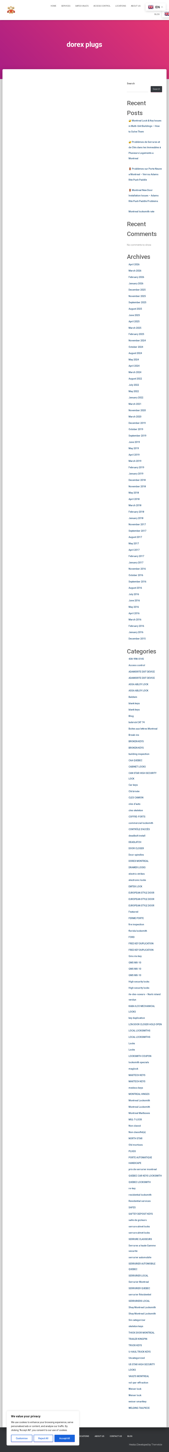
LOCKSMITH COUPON (140, 1056)
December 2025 (137, 289)
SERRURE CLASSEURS (140, 1239)
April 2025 (134, 321)
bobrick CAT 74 (137, 722)
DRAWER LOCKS (137, 867)
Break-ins (134, 735)
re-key (132, 1188)
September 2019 (137, 435)
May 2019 (134, 448)
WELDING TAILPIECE (139, 1408)
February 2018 (136, 511)
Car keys (133, 785)
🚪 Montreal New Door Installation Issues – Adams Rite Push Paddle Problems (144, 195)
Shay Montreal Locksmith (142, 1307)
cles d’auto (134, 804)
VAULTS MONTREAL (139, 1376)
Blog (157, 14)
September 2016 (137, 581)
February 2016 (136, 626)
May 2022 (134, 391)
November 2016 (137, 568)
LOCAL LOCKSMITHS (139, 1030)
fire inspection (136, 924)
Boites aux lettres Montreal (143, 728)
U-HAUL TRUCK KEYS (140, 1351)
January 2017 (136, 562)
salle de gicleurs (138, 1220)
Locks (132, 1043)
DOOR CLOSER (136, 848)
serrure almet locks (139, 1226)
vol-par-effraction (138, 1382)
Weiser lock (135, 1389)
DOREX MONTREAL (139, 861)
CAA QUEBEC (135, 760)
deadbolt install (137, 835)
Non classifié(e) (137, 1132)
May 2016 (134, 607)
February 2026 (136, 277)
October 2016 (136, 575)
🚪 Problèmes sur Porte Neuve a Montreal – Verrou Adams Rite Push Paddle (145, 174)
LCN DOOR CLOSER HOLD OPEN (145, 1024)
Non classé (135, 1125)
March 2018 (135, 505)
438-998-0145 (136, 659)
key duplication (137, 1018)
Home (53, 6)
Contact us (116, 1436)
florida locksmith (138, 931)
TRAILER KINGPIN (138, 1339)
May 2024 (134, 359)
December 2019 (137, 423)
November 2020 (137, 410)
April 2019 (134, 454)
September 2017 (137, 531)
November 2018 (137, 486)
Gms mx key (135, 956)
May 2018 (134, 492)
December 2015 (137, 638)
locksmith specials (139, 1062)
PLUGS (132, 1151)
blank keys (134, 703)
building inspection (139, 754)
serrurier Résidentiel (140, 1294)
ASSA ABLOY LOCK (138, 684)
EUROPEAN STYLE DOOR (141, 892)
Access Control (101, 6)
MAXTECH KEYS (137, 1075)
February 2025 (136, 334)
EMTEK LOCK (135, 886)
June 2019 (134, 442)
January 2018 (136, 518)
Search (131, 83)
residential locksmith (140, 1194)
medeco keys (136, 1087)
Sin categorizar (137, 1320)
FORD (132, 937)
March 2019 (135, 461)
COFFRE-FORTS (137, 816)
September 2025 (137, 302)
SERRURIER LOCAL (138, 1275)
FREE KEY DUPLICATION (141, 943)
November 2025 (137, 296)
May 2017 (134, 543)
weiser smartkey (137, 1401)
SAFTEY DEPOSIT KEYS (141, 1214)
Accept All (64, 1438)
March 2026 (135, 270)
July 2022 (134, 385)
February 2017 (136, 556)
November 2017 (137, 524)
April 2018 (134, 499)
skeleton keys (136, 1326)
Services (65, 6)
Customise (22, 1438)
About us (135, 6)
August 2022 (135, 378)
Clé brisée (134, 791)
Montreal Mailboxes (139, 1113)
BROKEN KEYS (136, 741)
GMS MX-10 (135, 962)
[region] (43, 1428)
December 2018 (137, 480)
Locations (120, 6)
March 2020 (135, 416)
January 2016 (136, 632)
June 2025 (134, 315)
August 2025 (135, 308)
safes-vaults (81, 6)
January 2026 (136, 283)
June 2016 (134, 600)
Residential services (140, 1201)
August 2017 (135, 537)
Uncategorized (137, 1358)
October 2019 (136, 429)
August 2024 (135, 353)
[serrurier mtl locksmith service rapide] (11, 10)
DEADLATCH (135, 842)
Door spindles (136, 854)
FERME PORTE (136, 918)
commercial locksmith (141, 823)
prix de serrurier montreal (143, 1169)
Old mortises (136, 1145)
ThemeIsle (156, 1444)
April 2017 (134, 550)
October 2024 (136, 347)
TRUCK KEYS (135, 1345)
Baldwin (133, 697)
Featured (133, 911)
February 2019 (136, 467)
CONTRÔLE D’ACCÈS (139, 829)
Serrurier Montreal (139, 1282)
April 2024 (134, 366)
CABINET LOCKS (137, 766)
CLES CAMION (136, 797)
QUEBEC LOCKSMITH (140, 1182)
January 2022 (136, 397)
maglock (133, 1068)
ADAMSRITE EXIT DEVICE (142, 671)
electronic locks (137, 880)
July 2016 (134, 594)
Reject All (43, 1438)
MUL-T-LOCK (135, 1119)
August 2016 (135, 588)
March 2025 (135, 328)
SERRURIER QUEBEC (139, 1288)
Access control (137, 665)
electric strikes (137, 874)
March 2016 (135, 619)
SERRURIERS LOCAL (139, 1301)
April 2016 (134, 613)
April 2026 (134, 264)
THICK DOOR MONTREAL (141, 1332)
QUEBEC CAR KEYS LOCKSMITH (145, 1175)
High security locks (139, 981)
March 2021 (135, 404)
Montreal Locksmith (139, 1100)
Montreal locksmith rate (141, 211)
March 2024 (135, 372)
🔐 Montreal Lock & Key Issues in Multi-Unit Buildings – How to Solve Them (145, 126)
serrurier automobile (140, 1257)
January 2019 (136, 473)
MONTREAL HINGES (139, 1094)
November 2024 (137, 340)
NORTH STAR (135, 1138)
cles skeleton (136, 810)
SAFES (132, 1207)
